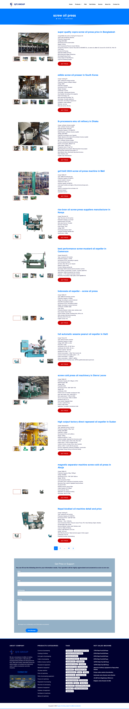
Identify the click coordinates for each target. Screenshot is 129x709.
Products (78, 4)
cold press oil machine (72, 656)
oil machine (82, 664)
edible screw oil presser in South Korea (78, 74)
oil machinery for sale (81, 669)
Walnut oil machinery (43, 696)
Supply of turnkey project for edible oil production (69, 706)
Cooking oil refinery (43, 653)
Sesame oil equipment (43, 687)
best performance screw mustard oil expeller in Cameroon (82, 250)
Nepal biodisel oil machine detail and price (80, 508)
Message (20, 600)
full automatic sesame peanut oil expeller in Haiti (83, 334)
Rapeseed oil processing (44, 682)
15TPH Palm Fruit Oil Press (101, 665)
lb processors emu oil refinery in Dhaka (78, 121)
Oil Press (86, 672)
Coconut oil (69, 650)
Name (19, 571)
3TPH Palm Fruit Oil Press (101, 656)
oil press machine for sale (73, 677)
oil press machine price (72, 680)
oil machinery (70, 669)
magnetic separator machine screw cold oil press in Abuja (84, 466)
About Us (107, 4)
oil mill (79, 672)
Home (70, 4)
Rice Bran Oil (84, 683)
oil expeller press (71, 661)
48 (69, 548)
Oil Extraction (80, 661)
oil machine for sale (71, 667)
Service (100, 4)
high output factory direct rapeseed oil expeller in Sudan (87, 421)
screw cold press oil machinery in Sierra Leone (82, 375)
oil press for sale (70, 675)
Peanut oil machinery (43, 679)
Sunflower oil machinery (44, 693)
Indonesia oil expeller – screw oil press (78, 291)
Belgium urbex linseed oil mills (102, 681)
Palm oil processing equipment (46, 676)
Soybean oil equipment (44, 690)
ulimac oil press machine (81, 688)
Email (19, 581)
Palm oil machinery (43, 673)
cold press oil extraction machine (74, 653)
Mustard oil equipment (43, 667)
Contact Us (116, 4)
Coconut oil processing (44, 650)
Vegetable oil (70, 691)
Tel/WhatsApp (21, 590)
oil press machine (81, 675)
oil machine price (82, 667)
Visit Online (92, 4)
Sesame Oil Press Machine (82, 685)
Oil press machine (42, 670)
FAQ (85, 4)
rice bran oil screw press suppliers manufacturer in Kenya (84, 211)
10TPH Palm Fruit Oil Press (101, 662)
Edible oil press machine (44, 662)
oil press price (83, 680)
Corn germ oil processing (44, 656)
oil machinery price (71, 672)
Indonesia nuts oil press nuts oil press (104, 675)
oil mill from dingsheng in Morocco (103, 678)
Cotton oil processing (43, 659)
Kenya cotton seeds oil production (103, 672)
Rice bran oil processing (44, 684)
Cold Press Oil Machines (72, 659)
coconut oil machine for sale (81, 650)
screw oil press (70, 685)
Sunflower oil (70, 688)
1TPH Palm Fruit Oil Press (101, 650)
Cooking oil (83, 659)
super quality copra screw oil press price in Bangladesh (86, 31)
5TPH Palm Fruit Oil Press (101, 659)
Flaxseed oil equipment (44, 665)
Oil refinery (69, 683)
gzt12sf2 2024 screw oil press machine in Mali (81, 170)
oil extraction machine (72, 664)
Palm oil (76, 683)
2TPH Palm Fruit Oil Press (101, 653)
